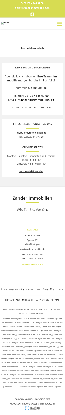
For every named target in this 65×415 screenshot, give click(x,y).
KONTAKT (9, 300)
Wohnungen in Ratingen (32, 313)
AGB (18, 300)
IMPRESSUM (27, 300)
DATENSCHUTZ (42, 300)
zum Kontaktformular (31, 171)
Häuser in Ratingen (49, 309)
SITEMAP (55, 300)
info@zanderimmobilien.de (34, 7)
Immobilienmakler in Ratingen (20, 309)
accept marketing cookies (20, 289)
